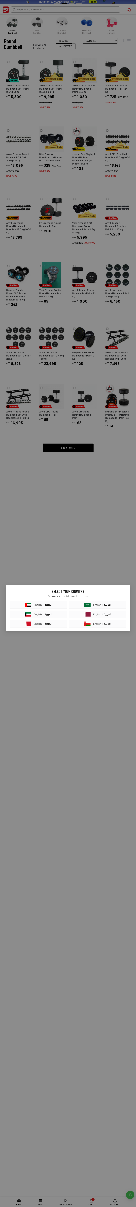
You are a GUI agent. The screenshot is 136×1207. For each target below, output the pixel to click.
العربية (48, 605)
